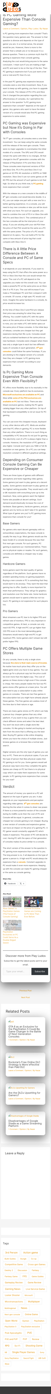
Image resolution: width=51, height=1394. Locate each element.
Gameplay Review (14, 1282)
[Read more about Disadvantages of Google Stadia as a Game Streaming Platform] (23, 1116)
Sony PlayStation (12, 1358)
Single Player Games (23, 1352)
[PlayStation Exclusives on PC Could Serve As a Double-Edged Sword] (12, 925)
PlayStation (39, 1321)
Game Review (34, 1282)
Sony (42, 1352)
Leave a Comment (11, 29)
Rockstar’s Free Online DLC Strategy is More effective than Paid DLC (24, 1064)
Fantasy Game (11, 1276)
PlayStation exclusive (30, 1326)
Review (35, 1339)
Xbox (7, 1364)
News (24, 1308)
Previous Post (25, 990)
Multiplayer (34, 1301)
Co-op (33, 1259)
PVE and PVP (11, 1339)
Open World (11, 1320)
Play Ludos (33, 29)
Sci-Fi (17, 1345)
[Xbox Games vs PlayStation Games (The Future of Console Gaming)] (12, 901)
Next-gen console (12, 1314)
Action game (30, 1252)
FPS (25, 1276)
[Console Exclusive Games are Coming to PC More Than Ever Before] (33, 901)
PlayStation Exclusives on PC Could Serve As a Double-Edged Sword (10, 937)
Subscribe (40, 971)
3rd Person (11, 1252)
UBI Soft (42, 1358)
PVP (25, 1339)
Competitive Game (14, 1264)
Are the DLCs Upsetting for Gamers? (24, 1094)
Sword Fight (28, 1358)
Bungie (23, 1259)
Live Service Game (35, 1289)
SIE (6, 1352)
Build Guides (10, 1259)
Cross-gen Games (36, 1264)
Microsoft (29, 1295)
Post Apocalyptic (13, 1333)
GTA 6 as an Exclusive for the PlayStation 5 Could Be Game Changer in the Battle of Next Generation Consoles (24, 1031)
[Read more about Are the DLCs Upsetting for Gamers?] (21, 1088)
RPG (7, 1345)
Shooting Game (34, 1345)
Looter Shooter (12, 1295)
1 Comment (13, 1040)
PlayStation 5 (10, 1326)
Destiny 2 (9, 1270)
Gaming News (12, 1288)
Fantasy (35, 1270)
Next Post (25, 997)
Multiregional (10, 1308)
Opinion (24, 29)
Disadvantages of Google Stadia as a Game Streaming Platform (25, 1123)
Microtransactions (14, 1301)
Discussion (22, 1270)
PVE (29, 1332)
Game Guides (38, 1276)
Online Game (31, 1314)
